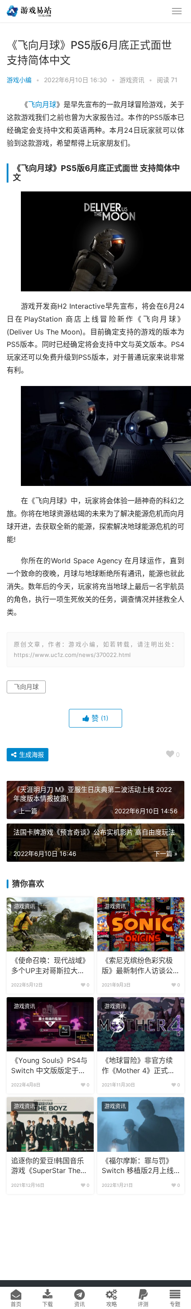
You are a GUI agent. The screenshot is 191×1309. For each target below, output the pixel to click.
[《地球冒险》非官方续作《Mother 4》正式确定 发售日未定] (140, 1024)
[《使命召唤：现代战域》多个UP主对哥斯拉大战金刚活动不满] (50, 924)
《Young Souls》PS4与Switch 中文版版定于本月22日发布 (49, 1066)
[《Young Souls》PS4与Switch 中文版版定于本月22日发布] (50, 1024)
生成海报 (30, 754)
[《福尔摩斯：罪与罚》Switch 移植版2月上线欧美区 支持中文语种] (140, 1124)
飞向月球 (42, 104)
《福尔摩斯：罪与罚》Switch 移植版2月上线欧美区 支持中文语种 (138, 1166)
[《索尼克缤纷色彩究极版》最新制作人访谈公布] (140, 924)
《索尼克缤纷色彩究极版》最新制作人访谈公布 (137, 966)
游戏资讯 (131, 80)
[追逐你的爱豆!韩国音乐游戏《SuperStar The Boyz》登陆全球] (50, 1124)
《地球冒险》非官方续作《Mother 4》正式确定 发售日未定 (138, 1066)
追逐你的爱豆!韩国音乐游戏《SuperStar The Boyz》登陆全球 (47, 1166)
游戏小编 (19, 80)
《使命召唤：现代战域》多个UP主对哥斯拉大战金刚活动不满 (48, 966)
